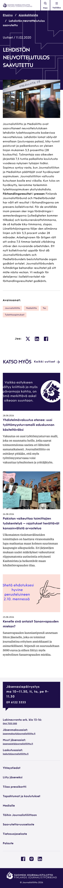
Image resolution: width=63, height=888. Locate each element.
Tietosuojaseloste (15, 834)
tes (44, 308)
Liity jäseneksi (12, 777)
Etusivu (8, 15)
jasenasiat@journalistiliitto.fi (18, 744)
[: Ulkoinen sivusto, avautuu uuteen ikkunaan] (28, 339)
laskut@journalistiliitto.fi (16, 754)
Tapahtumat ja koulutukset (21, 796)
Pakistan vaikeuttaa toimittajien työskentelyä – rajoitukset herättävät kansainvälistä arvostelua (31, 523)
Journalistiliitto (12, 308)
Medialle (9, 805)
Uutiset (8, 37)
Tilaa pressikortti (14, 787)
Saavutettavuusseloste (18, 824)
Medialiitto (31, 308)
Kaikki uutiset (44, 361)
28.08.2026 (8, 416)
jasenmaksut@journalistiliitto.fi (19, 734)
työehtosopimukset (14, 315)
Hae (45, 8)
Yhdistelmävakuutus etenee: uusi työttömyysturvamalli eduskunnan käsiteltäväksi (28, 425)
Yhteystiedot (11, 768)
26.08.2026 (8, 514)
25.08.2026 (8, 617)
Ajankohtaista (28, 15)
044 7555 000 (10, 724)
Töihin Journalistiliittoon (20, 815)
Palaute (8, 843)
